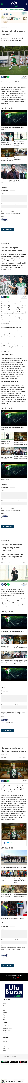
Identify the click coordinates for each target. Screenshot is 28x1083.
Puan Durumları (6, 1032)
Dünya (4, 1015)
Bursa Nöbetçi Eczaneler (8, 1026)
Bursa (20, 757)
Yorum (2, 193)
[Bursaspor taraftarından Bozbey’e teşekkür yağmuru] (7, 152)
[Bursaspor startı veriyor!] (14, 470)
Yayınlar (4, 1035)
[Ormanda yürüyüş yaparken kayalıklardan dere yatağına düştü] (20, 873)
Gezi (4, 1017)
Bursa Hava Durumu (7, 1030)
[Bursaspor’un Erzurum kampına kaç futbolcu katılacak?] (20, 136)
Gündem (4, 1003)
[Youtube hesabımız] (18, 978)
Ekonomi (4, 1005)
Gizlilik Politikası (6, 1048)
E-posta (17, 203)
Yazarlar (4, 1043)
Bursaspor (25, 44)
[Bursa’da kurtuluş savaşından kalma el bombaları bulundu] (20, 889)
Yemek (4, 1019)
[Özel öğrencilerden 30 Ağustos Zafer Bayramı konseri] (7, 889)
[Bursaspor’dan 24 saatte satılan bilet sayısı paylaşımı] (14, 118)
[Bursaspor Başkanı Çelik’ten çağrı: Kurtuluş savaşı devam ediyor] (14, 171)
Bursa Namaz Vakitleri (7, 1028)
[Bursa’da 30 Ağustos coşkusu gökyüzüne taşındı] (14, 857)
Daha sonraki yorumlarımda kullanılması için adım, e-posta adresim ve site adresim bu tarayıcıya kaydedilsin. (13, 212)
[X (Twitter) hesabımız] (13, 978)
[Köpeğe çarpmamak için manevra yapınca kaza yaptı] (14, 908)
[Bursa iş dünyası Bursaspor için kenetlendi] (20, 152)
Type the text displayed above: (7, 222)
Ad (2, 203)
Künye (4, 1046)
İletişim (4, 1050)
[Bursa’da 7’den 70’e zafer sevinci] (7, 873)
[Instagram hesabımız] (15, 978)
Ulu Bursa (5, 1012)
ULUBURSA (5, 1041)
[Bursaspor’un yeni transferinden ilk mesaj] (7, 136)
